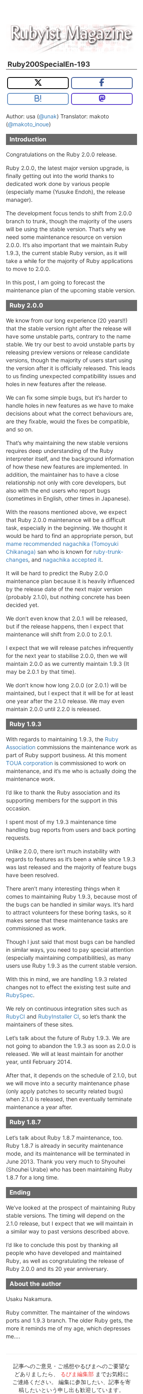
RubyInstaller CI (58, 1016)
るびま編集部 (77, 1374)
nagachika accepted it (72, 559)
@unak (48, 116)
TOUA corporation (29, 763)
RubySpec (19, 995)
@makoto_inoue (28, 124)
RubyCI (15, 1016)
